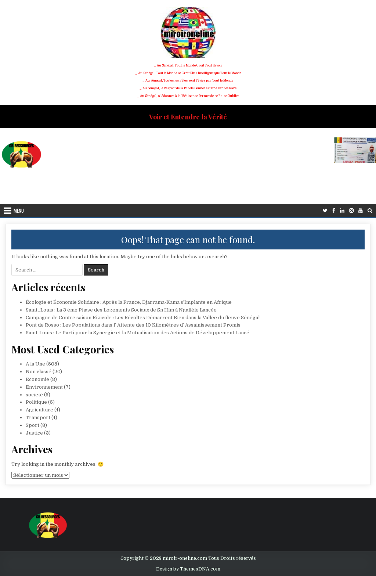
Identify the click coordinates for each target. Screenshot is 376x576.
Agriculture (39, 410)
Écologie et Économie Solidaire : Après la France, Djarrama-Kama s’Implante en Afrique (129, 302)
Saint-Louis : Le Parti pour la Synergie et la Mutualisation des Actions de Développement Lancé (137, 332)
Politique (36, 402)
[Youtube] (360, 210)
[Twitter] (325, 210)
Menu (19, 210)
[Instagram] (351, 210)
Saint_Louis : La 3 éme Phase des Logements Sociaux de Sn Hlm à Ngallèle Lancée (121, 310)
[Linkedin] (342, 210)
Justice (34, 433)
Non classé (38, 371)
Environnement (44, 387)
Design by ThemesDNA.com (188, 569)
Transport (38, 417)
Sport (32, 425)
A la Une (35, 364)
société (34, 394)
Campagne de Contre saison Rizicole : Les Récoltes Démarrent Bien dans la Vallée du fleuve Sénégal (143, 317)
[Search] (370, 210)
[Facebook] (333, 210)
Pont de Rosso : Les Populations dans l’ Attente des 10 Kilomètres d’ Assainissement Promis (133, 325)
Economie (37, 379)
